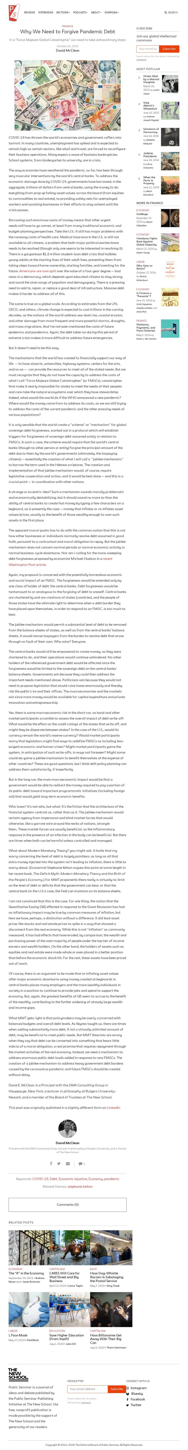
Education (57, 1331)
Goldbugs (142, 214)
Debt (53, 1179)
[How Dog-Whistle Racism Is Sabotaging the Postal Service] (111, 1247)
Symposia (111, 12)
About (95, 12)
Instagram (138, 1388)
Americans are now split (37, 271)
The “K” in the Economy (26, 1273)
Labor (13, 1331)
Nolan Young (143, 252)
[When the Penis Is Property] (170, 185)
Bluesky (137, 1393)
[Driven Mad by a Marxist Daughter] (170, 84)
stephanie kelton (80, 1186)
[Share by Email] (68, 1164)
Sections (62, 12)
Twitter (136, 1405)
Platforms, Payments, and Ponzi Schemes (145, 328)
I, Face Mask (18, 1335)
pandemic (111, 1179)
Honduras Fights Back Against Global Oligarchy (146, 241)
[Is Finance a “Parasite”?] (170, 297)
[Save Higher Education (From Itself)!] (70, 1309)
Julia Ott (71, 1344)
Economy (95, 1179)
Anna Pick (141, 311)
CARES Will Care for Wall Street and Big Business (64, 1277)
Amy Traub (113, 1286)
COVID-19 (40, 1179)
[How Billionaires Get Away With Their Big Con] (111, 1309)
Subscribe (169, 49)
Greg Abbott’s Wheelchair (150, 106)
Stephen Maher (144, 308)
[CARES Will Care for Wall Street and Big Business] (70, 1247)
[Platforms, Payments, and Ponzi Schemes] (170, 328)
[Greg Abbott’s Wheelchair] (170, 111)
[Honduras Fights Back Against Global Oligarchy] (170, 242)
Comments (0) (68, 1204)
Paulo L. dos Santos (146, 338)
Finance (67, 26)
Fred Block (33, 1340)
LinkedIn (113, 1107)
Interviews (45, 12)
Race (93, 1269)
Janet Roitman (31, 1282)
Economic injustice (73, 1179)
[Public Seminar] (15, 12)
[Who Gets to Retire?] (170, 270)
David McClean (67, 50)
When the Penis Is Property (149, 180)
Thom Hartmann (116, 1348)
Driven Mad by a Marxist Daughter (151, 79)
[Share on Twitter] (59, 1164)
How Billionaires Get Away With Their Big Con (106, 1339)
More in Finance (149, 203)
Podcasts (79, 12)
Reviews (29, 12)
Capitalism (57, 1269)
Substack (141, 60)
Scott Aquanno (144, 304)
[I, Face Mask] (30, 1309)
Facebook (137, 1399)
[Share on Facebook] (51, 1164)
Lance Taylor (75, 1286)
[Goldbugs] (170, 218)
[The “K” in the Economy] (30, 1247)
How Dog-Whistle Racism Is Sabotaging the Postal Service (106, 1277)
